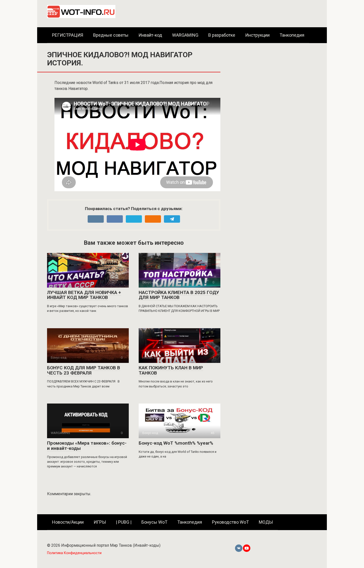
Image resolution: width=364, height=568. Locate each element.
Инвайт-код (150, 35)
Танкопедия (292, 35)
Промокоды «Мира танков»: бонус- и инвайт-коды (87, 445)
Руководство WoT (230, 522)
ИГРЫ (100, 522)
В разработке (221, 35)
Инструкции (257, 35)
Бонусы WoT (154, 522)
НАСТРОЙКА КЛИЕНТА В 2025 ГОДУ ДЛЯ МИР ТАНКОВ (179, 295)
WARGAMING (185, 35)
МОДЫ (266, 522)
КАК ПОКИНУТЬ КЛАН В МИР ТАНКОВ (171, 370)
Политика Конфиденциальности (74, 553)
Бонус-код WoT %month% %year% (176, 443)
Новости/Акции (68, 522)
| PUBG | (123, 522)
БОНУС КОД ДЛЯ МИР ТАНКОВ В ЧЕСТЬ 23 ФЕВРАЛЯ (83, 370)
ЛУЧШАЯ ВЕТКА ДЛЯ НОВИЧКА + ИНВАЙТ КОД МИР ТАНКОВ (84, 295)
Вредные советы (111, 35)
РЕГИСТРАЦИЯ (67, 35)
